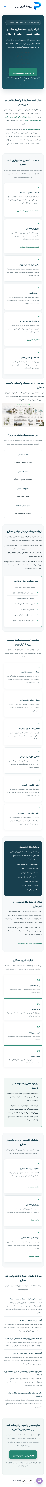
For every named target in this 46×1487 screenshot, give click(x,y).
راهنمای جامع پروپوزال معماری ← (28, 247)
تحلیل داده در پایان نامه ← (30, 340)
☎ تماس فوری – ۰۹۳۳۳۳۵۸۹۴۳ (23, 73)
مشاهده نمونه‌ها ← (33, 1256)
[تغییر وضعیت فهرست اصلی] (4, 6)
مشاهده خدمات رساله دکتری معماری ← (29, 943)
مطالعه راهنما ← (34, 1220)
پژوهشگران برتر (23, 6)
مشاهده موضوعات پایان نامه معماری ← (27, 211)
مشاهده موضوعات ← (32, 1187)
